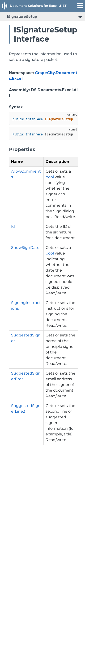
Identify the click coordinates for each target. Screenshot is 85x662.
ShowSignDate (25, 247)
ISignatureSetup (22, 16)
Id (13, 226)
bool (50, 177)
